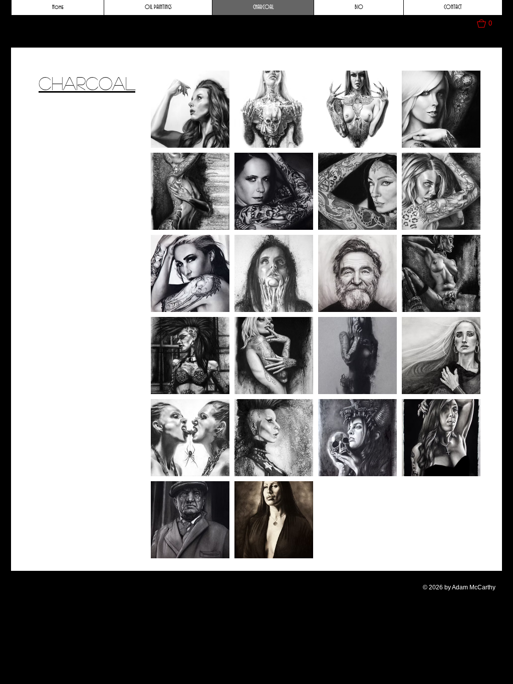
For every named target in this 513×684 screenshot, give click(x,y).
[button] (489, 24)
